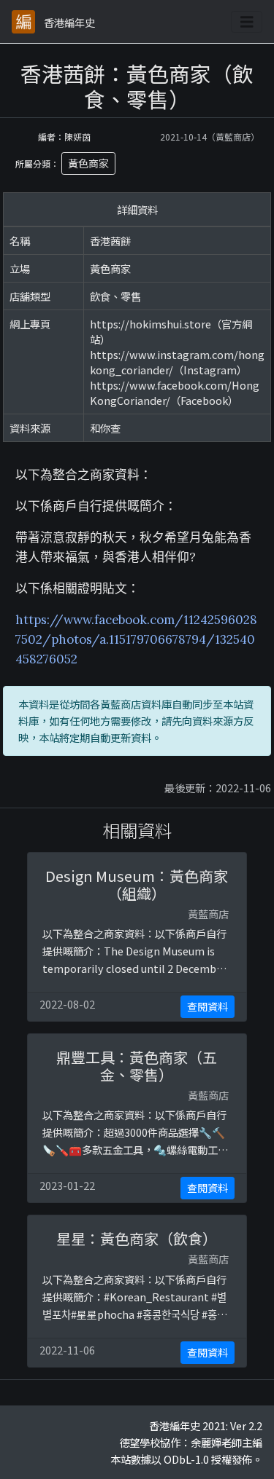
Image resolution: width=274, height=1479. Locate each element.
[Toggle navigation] (247, 22)
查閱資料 (207, 1006)
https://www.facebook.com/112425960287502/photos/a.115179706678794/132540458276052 (136, 639)
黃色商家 (88, 163)
